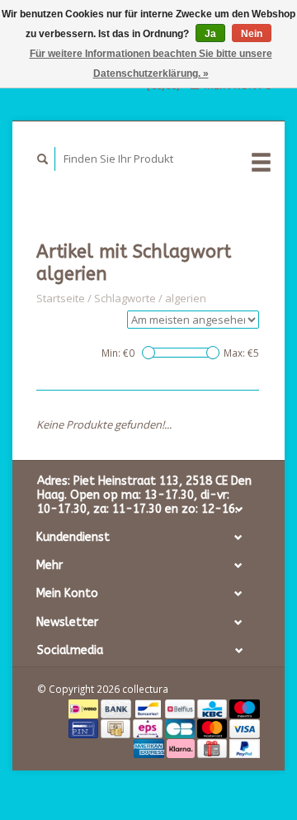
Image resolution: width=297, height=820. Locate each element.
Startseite (60, 298)
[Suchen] (43, 159)
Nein (251, 34)
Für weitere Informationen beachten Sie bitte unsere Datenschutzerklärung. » (151, 63)
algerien (185, 298)
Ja (210, 34)
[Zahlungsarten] (84, 707)
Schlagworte (125, 298)
